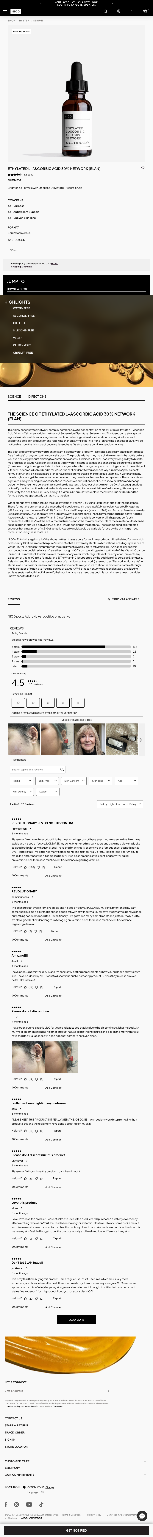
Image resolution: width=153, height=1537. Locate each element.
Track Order (15, 1432)
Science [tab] (14, 396)
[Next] (112, 3)
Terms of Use (30, 1406)
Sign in (10, 1439)
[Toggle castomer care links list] (145, 1461)
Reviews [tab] (14, 599)
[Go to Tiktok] (41, 1504)
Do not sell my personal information (124, 1515)
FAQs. (54, 263)
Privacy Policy (14, 1406)
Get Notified (76, 1530)
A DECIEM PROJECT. (31, 1517)
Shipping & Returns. (22, 266)
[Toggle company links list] (145, 1468)
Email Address (14, 1390)
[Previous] (41, 3)
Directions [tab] (37, 396)
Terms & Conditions (72, 1515)
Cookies (12, 1518)
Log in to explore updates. (76, 4)
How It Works (17, 289)
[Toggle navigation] (5, 11)
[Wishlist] (143, 167)
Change (50, 1487)
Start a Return (16, 1425)
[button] (142, 1516)
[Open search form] (105, 11)
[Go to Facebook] (6, 1504)
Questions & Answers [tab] (123, 599)
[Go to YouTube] (29, 1504)
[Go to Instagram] (16, 1504)
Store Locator (16, 1446)
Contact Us (58, 1406)
